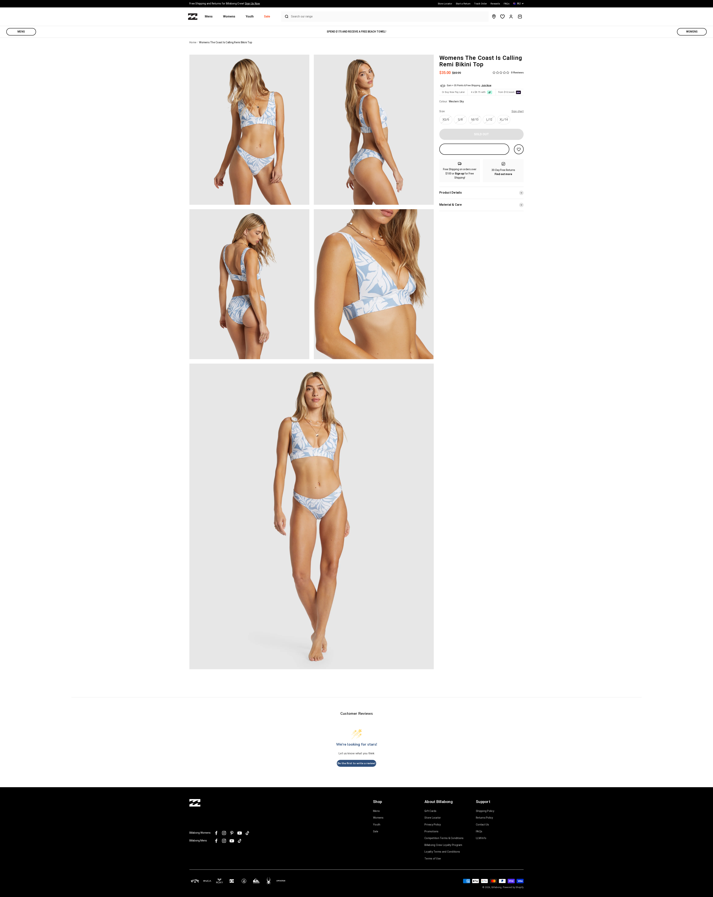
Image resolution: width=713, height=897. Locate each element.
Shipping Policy (485, 811)
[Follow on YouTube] (239, 833)
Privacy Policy (432, 825)
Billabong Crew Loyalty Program (443, 845)
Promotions (431, 831)
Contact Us (482, 825)
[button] (210, 16)
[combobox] (388, 16)
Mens (209, 17)
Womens (229, 17)
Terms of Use (432, 859)
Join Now (486, 85)
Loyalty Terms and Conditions (442, 852)
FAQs (479, 831)
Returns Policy (484, 818)
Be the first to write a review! (356, 763)
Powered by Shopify (513, 887)
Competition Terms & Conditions (444, 838)
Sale (267, 17)
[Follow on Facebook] (216, 833)
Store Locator (432, 818)
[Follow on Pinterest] (231, 833)
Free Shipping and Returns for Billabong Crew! (224, 4)
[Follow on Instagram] (224, 833)
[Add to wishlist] (519, 149)
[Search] (285, 16)
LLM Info (481, 838)
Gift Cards (430, 811)
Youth (250, 17)
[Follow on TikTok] (247, 833)
